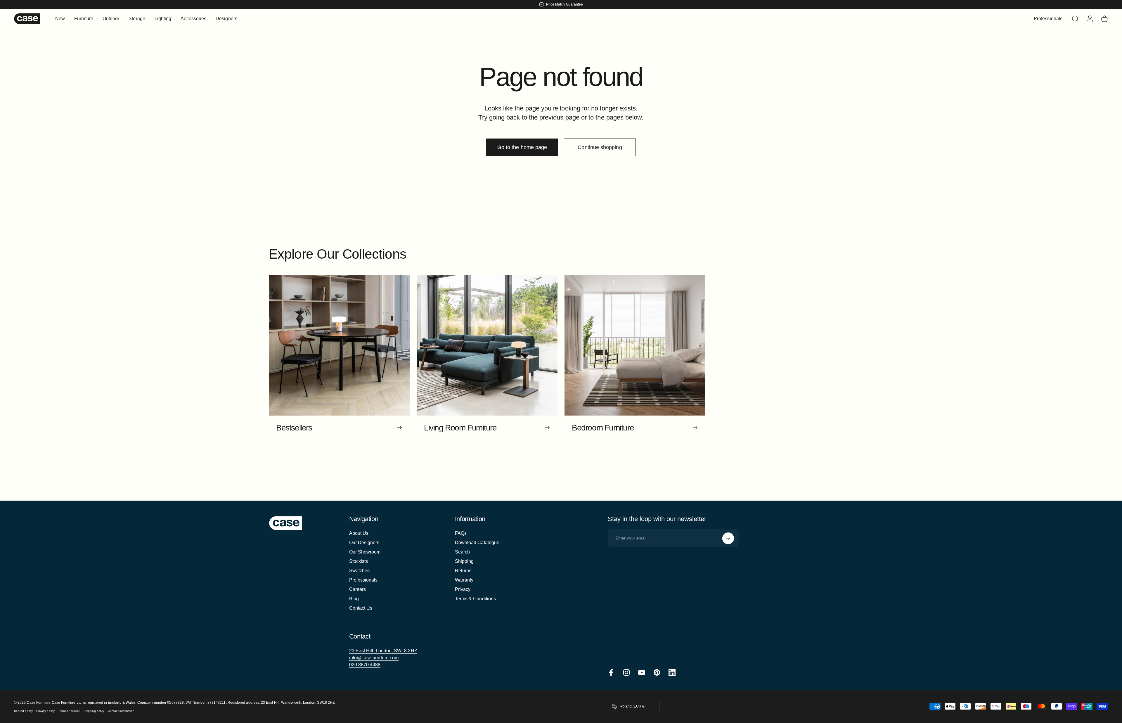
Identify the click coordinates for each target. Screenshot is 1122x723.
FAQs (461, 533)
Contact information (121, 710)
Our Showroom (365, 551)
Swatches (359, 570)
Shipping (464, 561)
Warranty (464, 579)
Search (462, 551)
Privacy (463, 589)
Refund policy (23, 710)
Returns (463, 570)
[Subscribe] (728, 538)
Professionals (363, 579)
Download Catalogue (477, 542)
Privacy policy (45, 710)
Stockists (358, 561)
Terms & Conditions (475, 598)
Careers (357, 589)
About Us (359, 533)
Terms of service (69, 710)
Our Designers (364, 542)
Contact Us (361, 608)
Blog (354, 598)
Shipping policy (94, 710)
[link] (383, 651)
